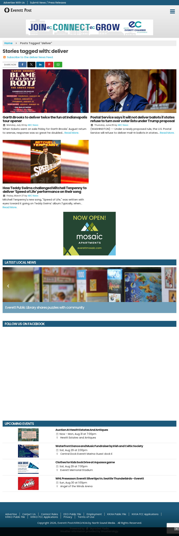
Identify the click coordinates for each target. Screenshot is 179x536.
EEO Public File (72, 514)
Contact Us (29, 514)
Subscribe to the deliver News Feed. (30, 57)
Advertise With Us (14, 2)
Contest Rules (49, 514)
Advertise (11, 514)
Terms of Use (86, 517)
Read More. (72, 133)
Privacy (67, 517)
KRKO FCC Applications (44, 517)
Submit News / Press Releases (48, 2)
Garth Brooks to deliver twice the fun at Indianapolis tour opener (45, 119)
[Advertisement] (89, 27)
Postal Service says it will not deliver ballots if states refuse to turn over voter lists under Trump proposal (132, 119)
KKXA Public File (116, 514)
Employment (94, 514)
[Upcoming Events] (28, 434)
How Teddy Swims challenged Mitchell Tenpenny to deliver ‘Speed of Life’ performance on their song (45, 189)
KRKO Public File (15, 517)
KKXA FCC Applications (145, 514)
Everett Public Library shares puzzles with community (44, 307)
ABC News (33, 125)
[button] (172, 11)
